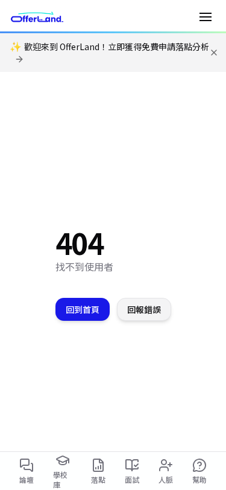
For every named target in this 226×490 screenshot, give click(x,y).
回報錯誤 (144, 309)
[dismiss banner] (214, 52)
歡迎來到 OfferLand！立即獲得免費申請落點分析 (109, 46)
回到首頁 (82, 309)
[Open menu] (205, 17)
